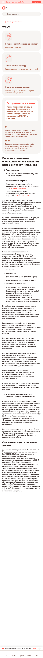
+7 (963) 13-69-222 (18, 188)
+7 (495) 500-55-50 (21, 196)
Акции (14, 656)
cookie (34, 648)
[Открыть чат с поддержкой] (39, 8)
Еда (6, 656)
